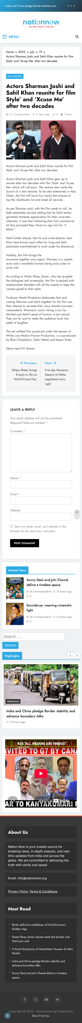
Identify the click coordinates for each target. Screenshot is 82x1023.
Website (15, 510)
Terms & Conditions (43, 891)
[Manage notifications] (7, 1016)
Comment (17, 431)
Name (15, 478)
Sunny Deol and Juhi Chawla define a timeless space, (47, 582)
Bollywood (14, 76)
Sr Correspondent (20, 114)
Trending (13, 701)
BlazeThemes (40, 1015)
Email (15, 494)
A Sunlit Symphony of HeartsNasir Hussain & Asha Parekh (42, 951)
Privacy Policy (18, 891)
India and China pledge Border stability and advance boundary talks (30, 5)
